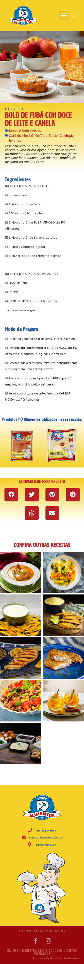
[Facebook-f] (35, 941)
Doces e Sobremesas (25, 131)
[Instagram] (48, 941)
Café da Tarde (46, 136)
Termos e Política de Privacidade (56, 958)
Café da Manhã (21, 136)
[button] (64, 15)
